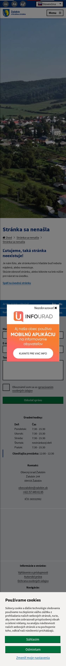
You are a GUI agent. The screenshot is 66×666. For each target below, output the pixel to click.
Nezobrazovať (44, 308)
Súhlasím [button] (32, 639)
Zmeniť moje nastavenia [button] (33, 657)
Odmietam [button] (33, 649)
